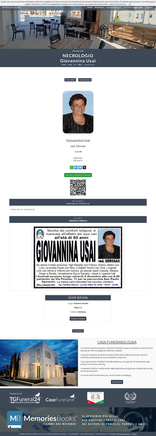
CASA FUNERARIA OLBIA (117, 342)
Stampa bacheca (85, 80)
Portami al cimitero (78, 319)
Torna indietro (70, 80)
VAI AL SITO (117, 382)
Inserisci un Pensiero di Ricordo (78, 175)
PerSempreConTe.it (123, 434)
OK (130, 4)
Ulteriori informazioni (117, 4)
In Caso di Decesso (113, 7)
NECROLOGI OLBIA (11, 7)
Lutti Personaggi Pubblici (133, 7)
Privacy (134, 434)
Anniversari (99, 7)
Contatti (149, 7)
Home (89, 7)
